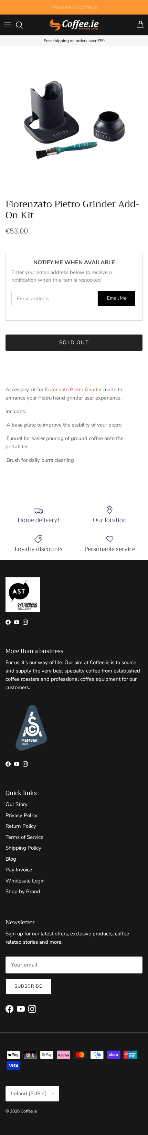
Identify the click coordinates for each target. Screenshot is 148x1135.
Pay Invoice (19, 869)
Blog (11, 858)
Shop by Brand (23, 891)
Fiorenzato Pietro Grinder (73, 389)
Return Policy (21, 826)
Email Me (116, 298)
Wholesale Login (25, 880)
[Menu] (7, 25)
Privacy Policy (22, 815)
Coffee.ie (29, 1111)
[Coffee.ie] (74, 25)
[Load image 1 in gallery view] (74, 120)
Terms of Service (24, 837)
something (80, 10)
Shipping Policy (23, 847)
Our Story (17, 804)
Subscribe (28, 986)
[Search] (22, 25)
